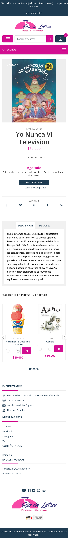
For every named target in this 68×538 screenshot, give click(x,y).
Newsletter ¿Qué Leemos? (16, 468)
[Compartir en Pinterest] (34, 205)
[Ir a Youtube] (24, 490)
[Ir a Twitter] (33, 490)
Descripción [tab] (25, 225)
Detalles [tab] (44, 225)
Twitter (6, 441)
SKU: (26, 157)
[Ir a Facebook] (29, 490)
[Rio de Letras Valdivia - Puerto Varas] (33, 26)
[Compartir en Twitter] (20, 205)
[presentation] (3, 337)
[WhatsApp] (44, 490)
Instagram (7, 436)
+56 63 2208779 (15, 400)
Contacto (7, 454)
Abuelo (50, 341)
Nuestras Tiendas (16, 410)
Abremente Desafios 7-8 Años (18, 343)
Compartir (34, 200)
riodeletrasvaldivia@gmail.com (22, 405)
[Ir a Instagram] (38, 490)
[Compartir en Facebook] (7, 205)
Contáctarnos (34, 182)
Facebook (7, 431)
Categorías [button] (9, 49)
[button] (29, 369)
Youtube (6, 426)
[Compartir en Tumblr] (48, 205)
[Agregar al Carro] (26, 350)
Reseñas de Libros (11, 473)
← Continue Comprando (34, 187)
